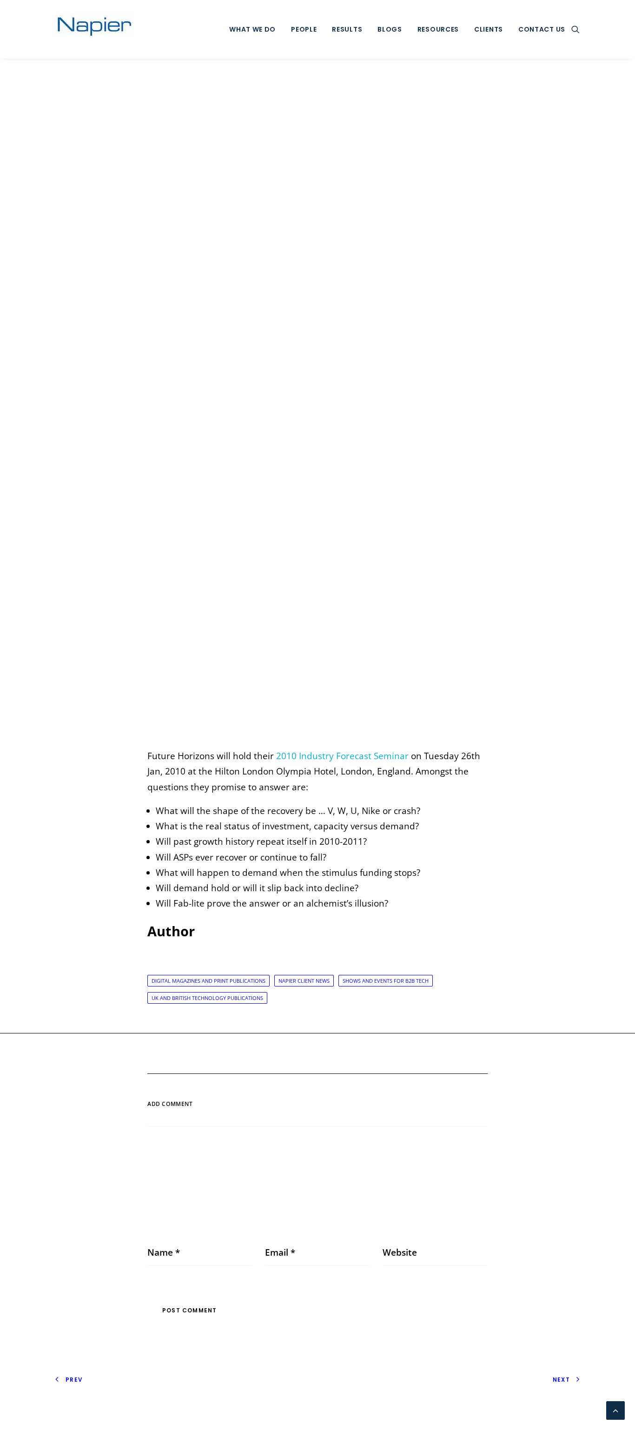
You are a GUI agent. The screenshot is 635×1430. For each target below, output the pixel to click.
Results (347, 29)
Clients (488, 29)
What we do (252, 29)
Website (400, 1252)
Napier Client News (304, 980)
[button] (575, 29)
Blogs (389, 29)
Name (163, 1252)
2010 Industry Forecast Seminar (342, 756)
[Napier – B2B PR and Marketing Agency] (94, 29)
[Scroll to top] (615, 1410)
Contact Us (541, 29)
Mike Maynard (409, 405)
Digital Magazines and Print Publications (208, 980)
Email (280, 1252)
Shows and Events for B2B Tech (386, 980)
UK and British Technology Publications (207, 997)
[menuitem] (252, 29)
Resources (438, 29)
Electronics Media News (320, 405)
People (304, 29)
